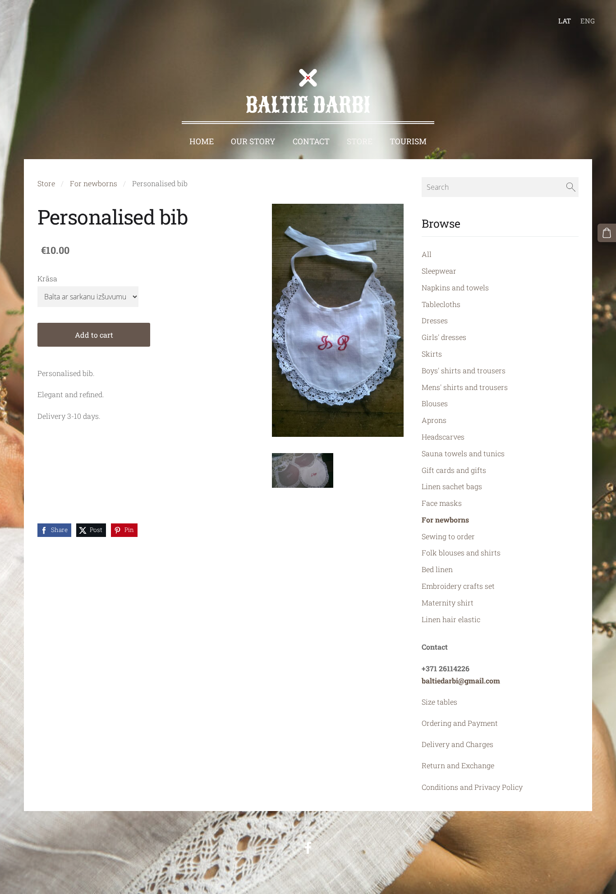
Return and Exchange (458, 765)
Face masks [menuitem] (442, 503)
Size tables (439, 701)
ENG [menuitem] (587, 20)
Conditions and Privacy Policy (472, 787)
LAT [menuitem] (564, 20)
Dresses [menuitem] (435, 320)
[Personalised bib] (302, 470)
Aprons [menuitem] (434, 420)
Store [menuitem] (359, 141)
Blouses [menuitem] (435, 403)
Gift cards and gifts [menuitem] (454, 470)
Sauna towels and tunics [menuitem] (463, 453)
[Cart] (607, 233)
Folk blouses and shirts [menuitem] (461, 552)
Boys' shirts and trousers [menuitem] (464, 370)
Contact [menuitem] (311, 141)
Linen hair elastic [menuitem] (451, 619)
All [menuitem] (427, 254)
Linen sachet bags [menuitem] (452, 486)
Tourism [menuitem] (408, 141)
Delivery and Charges (457, 744)
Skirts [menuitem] (432, 353)
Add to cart (94, 334)
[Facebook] (308, 848)
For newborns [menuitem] (445, 519)
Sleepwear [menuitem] (439, 270)
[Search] (571, 187)
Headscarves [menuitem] (443, 436)
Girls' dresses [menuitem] (444, 337)
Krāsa (47, 278)
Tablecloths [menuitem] (441, 304)
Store (46, 183)
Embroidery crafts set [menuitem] (458, 586)
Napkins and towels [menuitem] (455, 287)
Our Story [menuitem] (253, 141)
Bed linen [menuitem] (437, 569)
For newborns (93, 183)
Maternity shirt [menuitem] (447, 602)
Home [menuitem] (201, 141)
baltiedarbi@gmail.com (461, 680)
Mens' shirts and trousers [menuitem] (465, 387)
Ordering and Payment (460, 723)
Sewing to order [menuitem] (448, 536)
